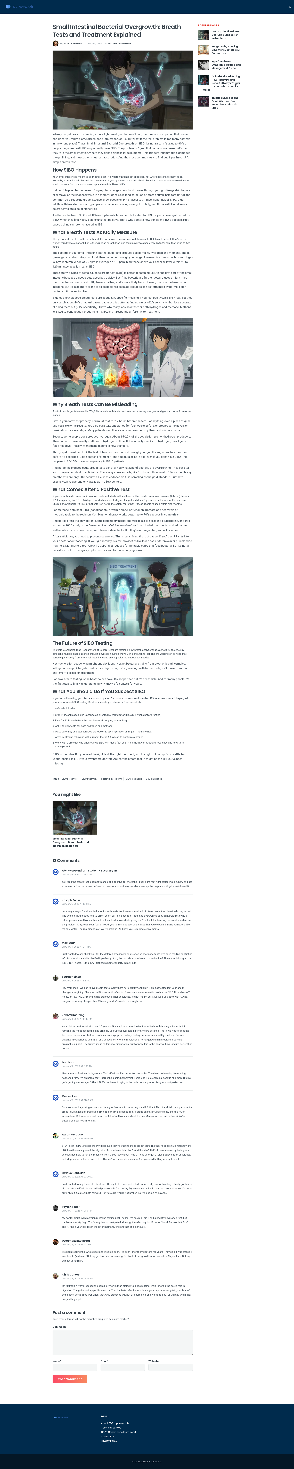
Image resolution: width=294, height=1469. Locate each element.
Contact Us (108, 1436)
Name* (57, 1361)
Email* (104, 1361)
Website (153, 1361)
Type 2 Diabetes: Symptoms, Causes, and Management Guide (226, 65)
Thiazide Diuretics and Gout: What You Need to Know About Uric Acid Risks (226, 103)
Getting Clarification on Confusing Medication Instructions (226, 35)
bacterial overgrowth (111, 778)
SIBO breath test (70, 778)
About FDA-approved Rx (115, 1423)
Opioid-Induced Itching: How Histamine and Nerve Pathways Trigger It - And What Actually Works (221, 83)
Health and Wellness (119, 43)
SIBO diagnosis (134, 778)
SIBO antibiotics (154, 778)
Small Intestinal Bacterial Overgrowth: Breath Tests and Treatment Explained (71, 842)
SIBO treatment (89, 778)
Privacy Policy (109, 1441)
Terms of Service (111, 1427)
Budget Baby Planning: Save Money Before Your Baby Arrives (226, 50)
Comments (60, 1327)
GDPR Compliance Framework (118, 1432)
